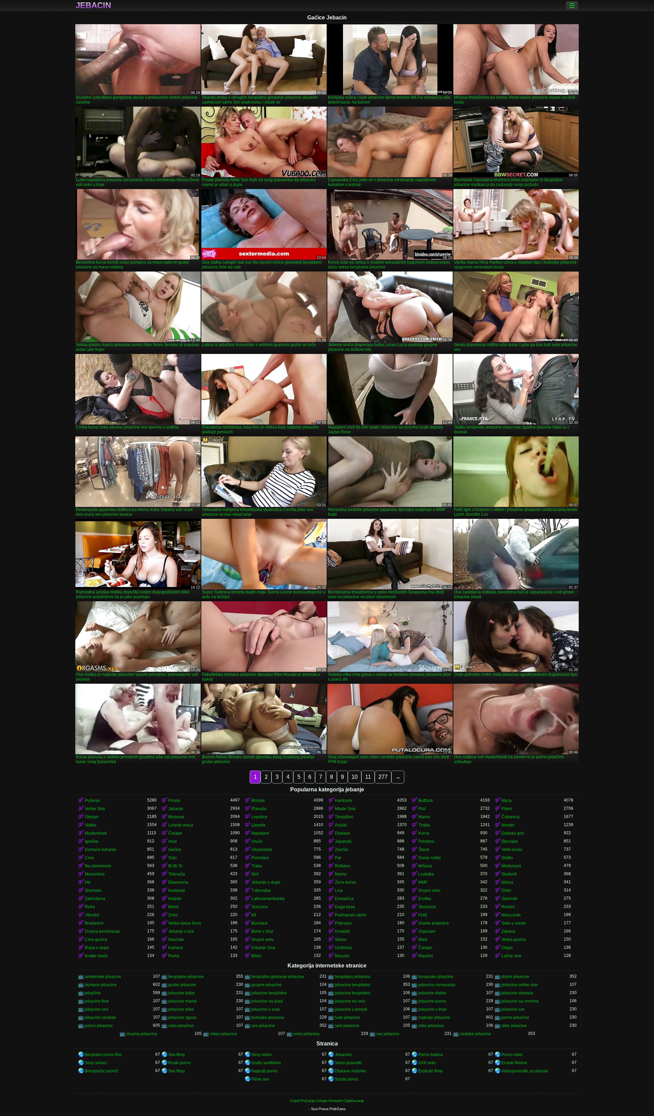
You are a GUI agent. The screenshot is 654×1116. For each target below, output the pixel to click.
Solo (172, 857)
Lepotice (259, 817)
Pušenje (92, 800)
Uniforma (343, 947)
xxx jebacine (388, 1034)
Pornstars (260, 857)
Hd (87, 882)
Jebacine (343, 1054)
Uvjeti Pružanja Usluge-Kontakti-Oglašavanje (327, 1101)
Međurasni (511, 866)
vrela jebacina (306, 1034)
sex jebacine (263, 1025)
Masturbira (95, 874)
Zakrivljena (95, 898)
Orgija (507, 947)
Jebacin (93, 5)
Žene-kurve (345, 882)
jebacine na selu (350, 1001)
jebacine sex (96, 1009)
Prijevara (343, 923)
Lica (339, 890)
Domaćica (344, 898)
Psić (422, 808)
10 (355, 777)
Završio (341, 849)
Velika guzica (513, 939)
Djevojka (509, 841)
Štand (423, 849)
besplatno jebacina (352, 976)
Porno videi (512, 1054)
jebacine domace (517, 993)
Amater (508, 825)
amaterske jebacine (103, 976)
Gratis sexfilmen (266, 1062)
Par (338, 857)
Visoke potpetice (433, 923)
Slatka (90, 825)
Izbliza (507, 882)
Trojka (424, 825)
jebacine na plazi (267, 1001)
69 (253, 915)
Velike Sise (95, 808)
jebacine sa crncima (520, 1001)
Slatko (507, 857)
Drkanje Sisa (263, 947)
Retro (90, 906)
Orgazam (426, 931)
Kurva (423, 833)
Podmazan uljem (350, 915)
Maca (506, 800)
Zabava (508, 931)
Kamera (175, 947)
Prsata (174, 800)
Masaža (342, 956)
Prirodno (426, 841)
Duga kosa (345, 906)
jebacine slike (181, 1009)
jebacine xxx (513, 1009)
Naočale (176, 939)
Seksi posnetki (348, 1062)
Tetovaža (176, 874)
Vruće (256, 841)
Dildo (506, 890)
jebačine (93, 993)
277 (383, 777)
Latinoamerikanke (268, 898)
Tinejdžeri (344, 817)
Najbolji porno (264, 1071)
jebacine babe (181, 993)
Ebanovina (178, 882)
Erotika (424, 898)
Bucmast (259, 923)
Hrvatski (342, 931)
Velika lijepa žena (184, 923)
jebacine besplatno (352, 993)
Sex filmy (176, 1054)
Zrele (173, 915)
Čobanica (510, 817)
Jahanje (175, 808)
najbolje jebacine (434, 1017)
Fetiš (422, 915)
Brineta (258, 800)
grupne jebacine (266, 984)
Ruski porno (179, 1062)
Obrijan (91, 817)
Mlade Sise (345, 808)
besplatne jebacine (186, 976)
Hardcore (343, 800)
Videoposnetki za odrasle (524, 1071)
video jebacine (223, 1034)
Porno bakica (430, 1054)
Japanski (343, 841)
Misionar (176, 817)
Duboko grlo (512, 833)
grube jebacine (182, 984)
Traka (256, 866)
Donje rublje (429, 857)
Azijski (341, 825)
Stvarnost (427, 906)
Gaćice (174, 849)
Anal (172, 841)
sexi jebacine (347, 1025)
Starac (341, 939)
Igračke (91, 841)
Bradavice (94, 923)
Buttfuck (425, 800)
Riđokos (342, 866)
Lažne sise (511, 956)
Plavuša (258, 808)
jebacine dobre (432, 993)
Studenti (509, 874)
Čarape (175, 833)
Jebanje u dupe (265, 882)
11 (368, 777)
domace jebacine (101, 984)
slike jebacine (514, 1025)
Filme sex (260, 1079)
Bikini (256, 956)
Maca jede (511, 915)
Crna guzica (96, 939)
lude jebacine (347, 1017)
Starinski (509, 898)
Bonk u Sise (262, 931)
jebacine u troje (432, 1009)
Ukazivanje (261, 849)
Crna (89, 857)
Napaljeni (260, 833)
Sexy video (261, 1054)
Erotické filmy (430, 1071)
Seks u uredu (513, 923)
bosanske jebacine (435, 976)
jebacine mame (182, 1001)
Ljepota (258, 825)
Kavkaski (176, 890)
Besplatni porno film (103, 1054)
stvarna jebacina (141, 1034)
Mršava (425, 866)
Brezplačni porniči (101, 1071)
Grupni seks (429, 890)
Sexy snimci (96, 1062)
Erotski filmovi (514, 1062)
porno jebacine (99, 1025)
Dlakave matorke (350, 1071)
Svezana (259, 906)
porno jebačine (515, 1017)
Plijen (506, 808)
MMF (422, 882)
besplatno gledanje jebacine (277, 976)
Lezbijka (426, 874)
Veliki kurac (512, 849)
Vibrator (92, 915)
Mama (424, 817)
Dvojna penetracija (102, 931)
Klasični (425, 956)
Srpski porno (346, 1079)
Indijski (174, 898)
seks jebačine (181, 1025)
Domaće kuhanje (100, 849)
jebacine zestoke (100, 1017)
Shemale (93, 890)
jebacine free (97, 1001)
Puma (173, 956)
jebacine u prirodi (351, 1009)
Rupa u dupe (97, 947)
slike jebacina (431, 1025)
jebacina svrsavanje (436, 984)
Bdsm (173, 906)
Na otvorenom (98, 866)
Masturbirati (96, 833)
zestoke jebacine (475, 1034)
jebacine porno (432, 1001)
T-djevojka (260, 890)
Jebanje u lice (181, 931)
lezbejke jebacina (267, 1017)
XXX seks (427, 1062)
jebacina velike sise (519, 984)
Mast (422, 939)
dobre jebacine (515, 976)
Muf (254, 874)
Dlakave (342, 833)
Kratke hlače (96, 956)
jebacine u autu (265, 1009)
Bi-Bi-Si (175, 866)
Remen (508, 906)
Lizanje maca (180, 825)
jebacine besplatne (269, 993)
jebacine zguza (182, 1017)
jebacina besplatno (352, 984)
